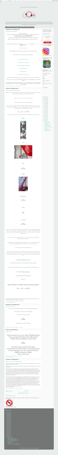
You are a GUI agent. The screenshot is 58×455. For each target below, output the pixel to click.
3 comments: (20, 327)
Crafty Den (27, 65)
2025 (45, 99)
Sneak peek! (8, 331)
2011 (8, 433)
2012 (45, 116)
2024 (8, 416)
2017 (45, 110)
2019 (45, 107)
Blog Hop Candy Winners (11, 31)
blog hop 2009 (11, 302)
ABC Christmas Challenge (16, 4)
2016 (45, 111)
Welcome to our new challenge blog (13, 361)
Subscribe (47, 42)
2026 (45, 98)
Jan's (19, 74)
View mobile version (23, 393)
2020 (45, 106)
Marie (43, 76)
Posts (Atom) (13, 395)
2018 (45, 108)
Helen (43, 74)
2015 (45, 112)
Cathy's (20, 68)
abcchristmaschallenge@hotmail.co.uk (23, 260)
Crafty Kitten (26, 62)
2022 (45, 103)
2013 (45, 115)
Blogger (37, 448)
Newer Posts (9, 391)
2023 (45, 102)
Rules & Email (12, 27)
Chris (13, 79)
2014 (8, 429)
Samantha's (19, 65)
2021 (45, 104)
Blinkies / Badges (19, 27)
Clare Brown (26, 74)
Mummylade (44, 75)
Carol (43, 77)
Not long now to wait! (10, 306)
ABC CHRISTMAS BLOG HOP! (13, 90)
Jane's (18, 62)
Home (7, 27)
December (46, 121)
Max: (31, 43)
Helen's (19, 59)
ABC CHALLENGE (14, 364)
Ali (26, 68)
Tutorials (25, 27)
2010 (45, 119)
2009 (45, 120)
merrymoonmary (28, 448)
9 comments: (20, 388)
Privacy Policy (31, 27)
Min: (20, 43)
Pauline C (27, 59)
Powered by (45, 45)
